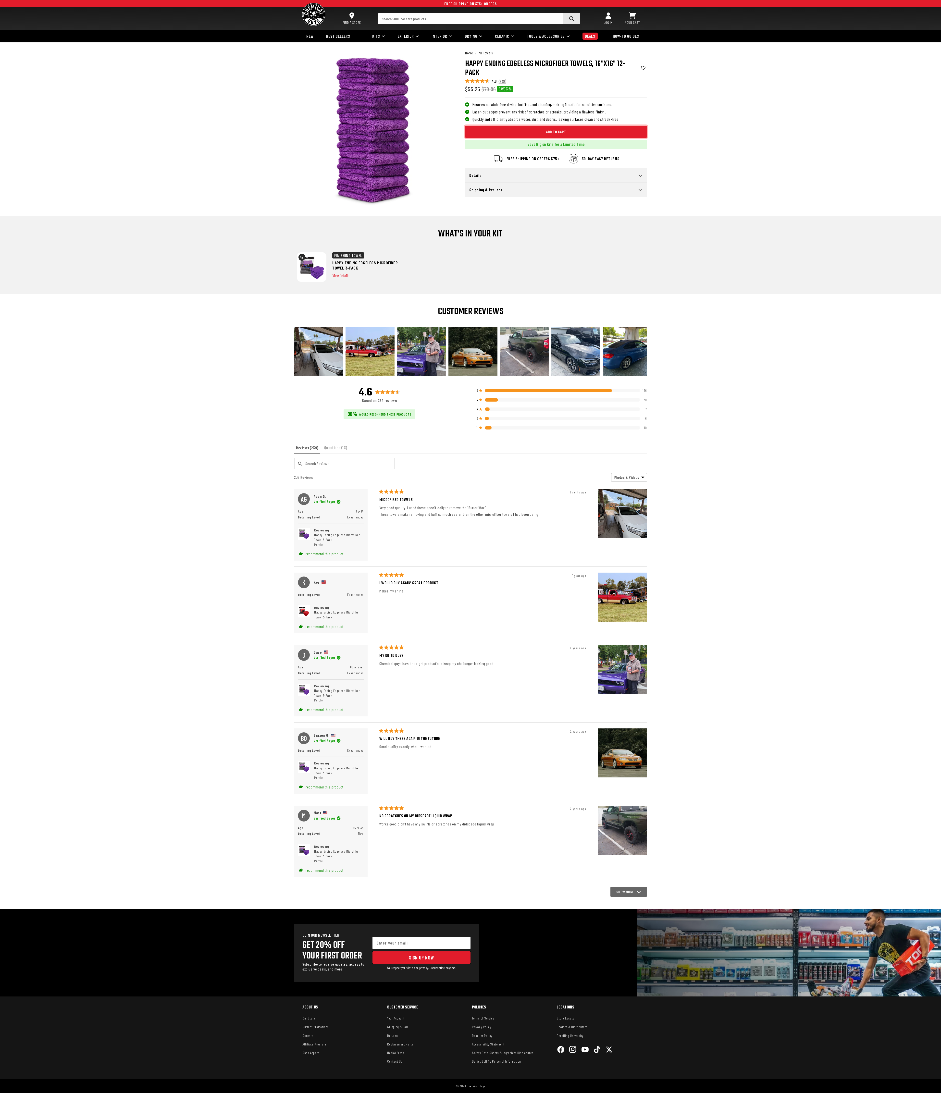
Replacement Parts (400, 1044)
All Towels (486, 53)
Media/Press (395, 1053)
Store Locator (566, 1018)
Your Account (395, 1018)
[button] (632, 18)
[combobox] (479, 18)
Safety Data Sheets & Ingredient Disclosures (502, 1053)
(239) (502, 81)
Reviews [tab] (308, 449)
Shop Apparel (311, 1053)
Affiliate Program (314, 1044)
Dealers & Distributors (572, 1027)
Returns (392, 1035)
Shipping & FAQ (397, 1027)
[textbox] (344, 463)
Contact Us (394, 1061)
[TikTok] (597, 1050)
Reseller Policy (482, 1035)
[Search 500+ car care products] (571, 18)
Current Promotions (315, 1027)
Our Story (308, 1018)
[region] (470, 351)
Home (469, 53)
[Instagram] (572, 1050)
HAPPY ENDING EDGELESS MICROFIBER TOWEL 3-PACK (365, 265)
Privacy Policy (481, 1027)
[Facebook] (560, 1050)
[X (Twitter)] (609, 1050)
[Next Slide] (643, 351)
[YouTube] (585, 1050)
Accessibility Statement (488, 1044)
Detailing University (570, 1035)
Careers (307, 1035)
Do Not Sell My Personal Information (496, 1061)
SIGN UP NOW (421, 957)
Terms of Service (483, 1018)
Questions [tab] (336, 449)
